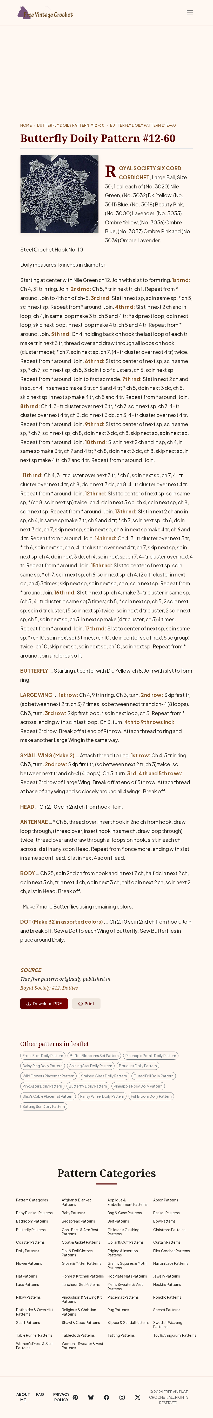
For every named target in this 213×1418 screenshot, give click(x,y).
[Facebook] (106, 1397)
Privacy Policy (61, 1397)
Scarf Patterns (28, 1322)
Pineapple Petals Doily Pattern (150, 1055)
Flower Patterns (29, 1263)
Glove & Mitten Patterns (81, 1263)
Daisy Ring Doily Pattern (43, 1065)
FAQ (40, 1394)
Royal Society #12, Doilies (49, 987)
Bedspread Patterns (78, 1221)
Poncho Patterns (167, 1297)
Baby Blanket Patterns (34, 1213)
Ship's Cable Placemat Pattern (48, 1096)
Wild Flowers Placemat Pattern (48, 1075)
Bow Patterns (164, 1221)
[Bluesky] (91, 1397)
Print (89, 1003)
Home (26, 125)
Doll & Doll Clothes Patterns (77, 1253)
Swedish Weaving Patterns (167, 1324)
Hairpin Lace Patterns (170, 1263)
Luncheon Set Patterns (81, 1284)
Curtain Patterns (167, 1242)
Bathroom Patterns (32, 1221)
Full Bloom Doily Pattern (151, 1096)
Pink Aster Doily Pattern (42, 1086)
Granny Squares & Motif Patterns (127, 1265)
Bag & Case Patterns (125, 1213)
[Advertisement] (106, 64)
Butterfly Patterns (31, 1229)
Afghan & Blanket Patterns (76, 1202)
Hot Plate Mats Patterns (127, 1276)
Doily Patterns (27, 1251)
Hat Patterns (26, 1276)
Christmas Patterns (169, 1229)
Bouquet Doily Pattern (138, 1065)
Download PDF (47, 1003)
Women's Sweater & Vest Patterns (82, 1345)
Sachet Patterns (166, 1309)
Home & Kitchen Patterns (83, 1276)
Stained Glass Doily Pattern (104, 1075)
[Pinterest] (75, 1397)
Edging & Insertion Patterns (123, 1253)
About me (23, 1397)
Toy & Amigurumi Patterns (174, 1335)
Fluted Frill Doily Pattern (154, 1075)
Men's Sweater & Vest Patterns (125, 1286)
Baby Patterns (73, 1213)
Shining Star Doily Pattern (90, 1065)
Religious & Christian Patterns (79, 1311)
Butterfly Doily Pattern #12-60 (70, 125)
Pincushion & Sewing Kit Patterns (82, 1299)
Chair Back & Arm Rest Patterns (80, 1231)
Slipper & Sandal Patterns (129, 1322)
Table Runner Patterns (34, 1335)
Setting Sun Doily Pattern (44, 1106)
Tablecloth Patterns (78, 1335)
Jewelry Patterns (166, 1276)
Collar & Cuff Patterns (126, 1242)
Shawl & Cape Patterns (81, 1322)
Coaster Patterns (30, 1242)
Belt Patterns (118, 1221)
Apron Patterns (165, 1200)
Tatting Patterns (121, 1335)
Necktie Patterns (167, 1284)
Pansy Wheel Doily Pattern (102, 1096)
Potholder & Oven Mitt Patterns (34, 1311)
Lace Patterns (27, 1284)
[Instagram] (122, 1397)
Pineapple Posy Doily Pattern (138, 1086)
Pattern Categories (32, 1200)
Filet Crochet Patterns (171, 1251)
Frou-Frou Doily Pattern (43, 1055)
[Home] (45, 12)
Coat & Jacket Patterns (81, 1242)
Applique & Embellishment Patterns (128, 1202)
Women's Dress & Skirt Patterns (34, 1345)
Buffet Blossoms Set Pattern (94, 1055)
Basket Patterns (166, 1213)
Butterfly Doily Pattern (88, 1086)
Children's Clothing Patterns (123, 1231)
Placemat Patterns (123, 1297)
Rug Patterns (118, 1309)
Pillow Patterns (28, 1297)
